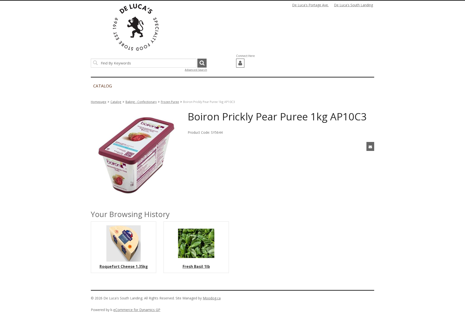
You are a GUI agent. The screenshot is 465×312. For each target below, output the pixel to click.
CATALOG (102, 86)
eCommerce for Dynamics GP (136, 309)
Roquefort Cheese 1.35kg (124, 266)
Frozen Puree (170, 102)
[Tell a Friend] (370, 146)
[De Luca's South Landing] (135, 27)
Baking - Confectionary (141, 102)
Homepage (98, 102)
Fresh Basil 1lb (196, 266)
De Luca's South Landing (353, 5)
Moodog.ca (212, 298)
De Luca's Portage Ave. (310, 5)
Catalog (115, 102)
